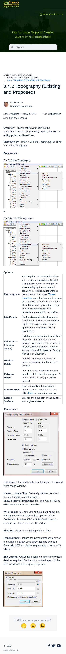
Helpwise (15, 650)
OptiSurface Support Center (33, 32)
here (30, 393)
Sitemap (8, 646)
